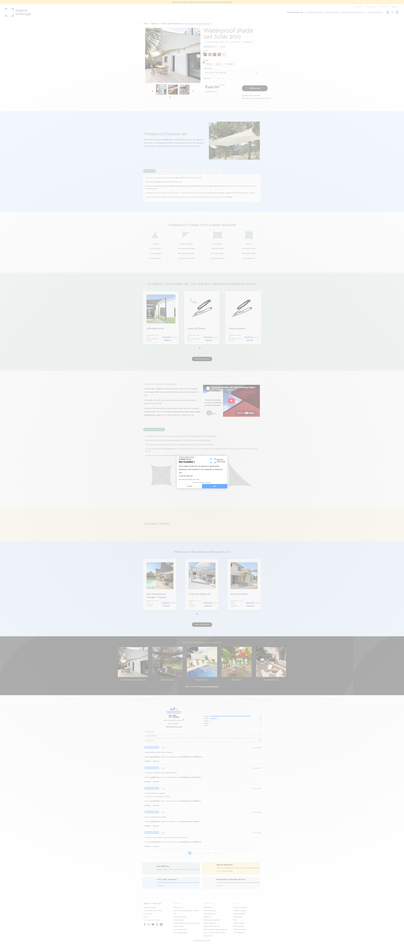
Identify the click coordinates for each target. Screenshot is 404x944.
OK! (214, 486)
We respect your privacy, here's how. (189, 479)
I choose (189, 486)
